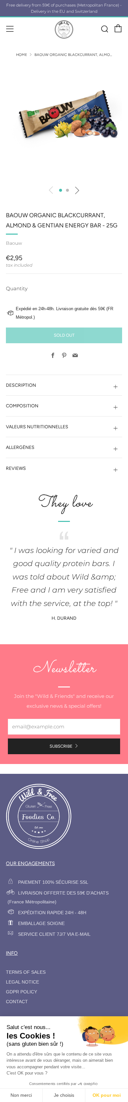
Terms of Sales (26, 972)
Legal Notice (22, 982)
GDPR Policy (21, 991)
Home (21, 54)
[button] (60, 190)
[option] (64, 123)
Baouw (14, 243)
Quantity (17, 288)
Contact (17, 1001)
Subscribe (61, 746)
